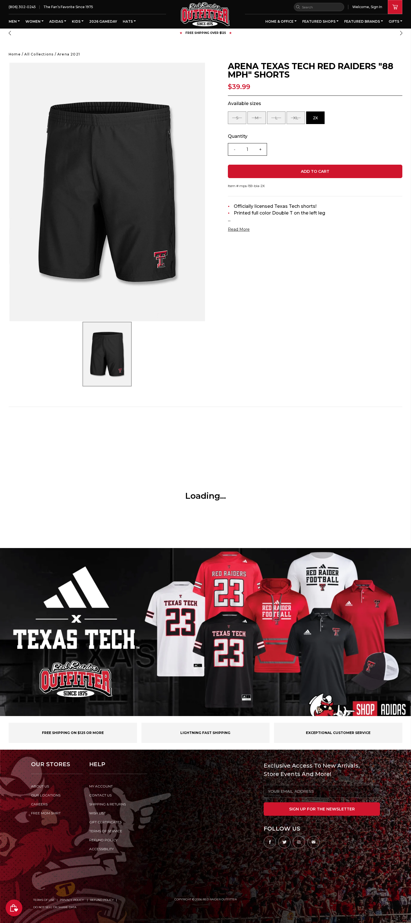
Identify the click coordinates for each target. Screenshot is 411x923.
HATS (128, 21)
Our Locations (45, 795)
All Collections (38, 54)
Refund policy (103, 840)
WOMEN (33, 21)
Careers (39, 804)
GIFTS (394, 21)
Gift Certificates (105, 822)
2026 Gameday (103, 21)
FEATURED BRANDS (362, 21)
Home (15, 54)
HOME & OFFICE (279, 21)
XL (299, 119)
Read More (239, 229)
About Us (40, 786)
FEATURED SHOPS (319, 21)
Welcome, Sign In (367, 7)
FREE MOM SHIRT (46, 813)
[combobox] (319, 7)
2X (319, 119)
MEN (13, 21)
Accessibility (101, 849)
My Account (101, 786)
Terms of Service (105, 831)
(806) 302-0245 (22, 7)
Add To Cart (315, 171)
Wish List (97, 813)
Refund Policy (102, 900)
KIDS (76, 21)
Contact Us (100, 795)
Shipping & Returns (107, 804)
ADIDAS (56, 21)
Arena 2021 (68, 54)
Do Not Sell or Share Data (54, 907)
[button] (10, 33)
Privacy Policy (72, 900)
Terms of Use (44, 900)
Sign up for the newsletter (322, 809)
